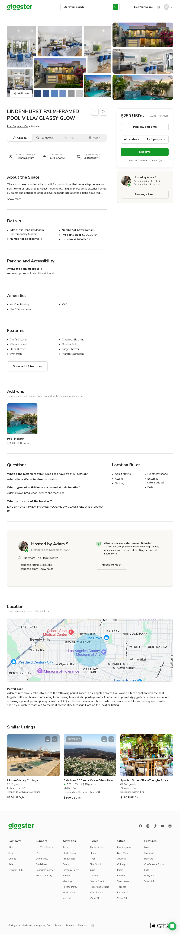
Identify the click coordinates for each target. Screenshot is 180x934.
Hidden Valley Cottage (22, 780)
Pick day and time (145, 127)
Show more (14, 199)
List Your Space (143, 7)
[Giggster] (19, 7)
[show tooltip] (160, 160)
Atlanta (121, 858)
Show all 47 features (27, 366)
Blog (11, 853)
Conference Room (154, 864)
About (11, 847)
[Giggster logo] (21, 826)
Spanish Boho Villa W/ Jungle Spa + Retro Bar (144, 780)
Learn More (110, 553)
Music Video (69, 892)
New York (122, 853)
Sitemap (82, 925)
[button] (172, 926)
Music (147, 847)
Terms (58, 925)
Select (12, 864)
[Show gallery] (59, 61)
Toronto (121, 887)
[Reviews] (170, 826)
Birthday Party (71, 870)
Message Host (145, 194)
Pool (92, 858)
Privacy (70, 925)
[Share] (94, 111)
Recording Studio (99, 887)
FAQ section (68, 701)
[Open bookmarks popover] (103, 111)
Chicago (121, 864)
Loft (146, 870)
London (121, 875)
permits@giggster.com (135, 697)
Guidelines (41, 864)
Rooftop (148, 858)
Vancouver (123, 881)
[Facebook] (140, 826)
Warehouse (96, 892)
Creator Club (15, 870)
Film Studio (96, 864)
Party (66, 847)
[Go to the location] (33, 755)
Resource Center (45, 870)
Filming (66, 875)
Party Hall (149, 875)
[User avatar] (166, 7)
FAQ (38, 853)
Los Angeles (124, 847)
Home (93, 853)
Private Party (70, 887)
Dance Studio (97, 881)
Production (69, 858)
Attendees (131, 139)
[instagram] (147, 826)
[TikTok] (155, 826)
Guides (12, 858)
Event (66, 864)
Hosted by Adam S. (145, 177)
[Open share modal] (47, 739)
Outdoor (149, 853)
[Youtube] (162, 826)
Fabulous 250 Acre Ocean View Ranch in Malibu (89, 780)
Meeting (67, 881)
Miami (120, 870)
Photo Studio (97, 847)
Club (92, 870)
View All (67, 898)
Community (42, 858)
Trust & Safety (44, 875)
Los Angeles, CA (17, 126)
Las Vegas (123, 892)
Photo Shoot (70, 853)
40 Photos (23, 93)
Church (94, 875)
